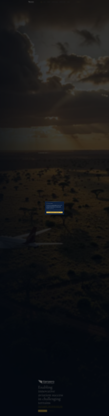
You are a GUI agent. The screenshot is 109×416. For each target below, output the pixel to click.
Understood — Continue (54, 212)
